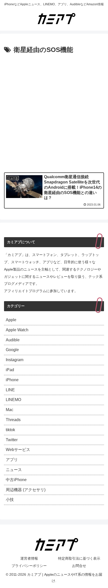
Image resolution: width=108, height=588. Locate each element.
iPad (10, 370)
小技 (10, 499)
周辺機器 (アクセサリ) (25, 490)
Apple (11, 320)
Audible (13, 340)
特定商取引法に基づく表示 (79, 558)
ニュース (14, 470)
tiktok (10, 430)
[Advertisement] (54, 112)
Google (12, 350)
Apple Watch (17, 330)
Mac (9, 410)
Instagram (14, 360)
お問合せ (79, 566)
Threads (13, 420)
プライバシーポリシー (29, 566)
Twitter (12, 440)
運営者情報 (29, 558)
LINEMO (13, 400)
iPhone (12, 380)
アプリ (12, 460)
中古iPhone (16, 480)
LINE (10, 390)
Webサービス (18, 449)
